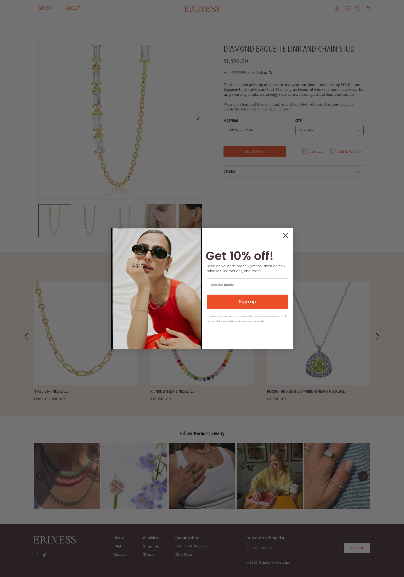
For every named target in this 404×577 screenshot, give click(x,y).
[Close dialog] (285, 235)
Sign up (247, 301)
